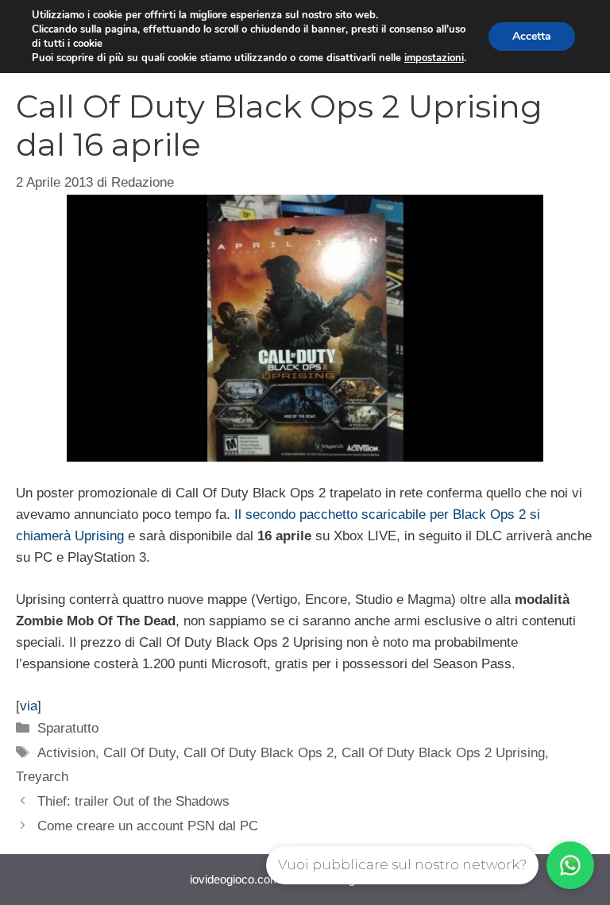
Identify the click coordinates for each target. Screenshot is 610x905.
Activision (66, 752)
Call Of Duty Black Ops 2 (258, 752)
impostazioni (434, 58)
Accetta (531, 36)
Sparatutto (67, 728)
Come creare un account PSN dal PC (147, 825)
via (28, 706)
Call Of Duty (139, 752)
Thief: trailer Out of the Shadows (133, 801)
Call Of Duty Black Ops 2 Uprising (443, 752)
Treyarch (42, 776)
